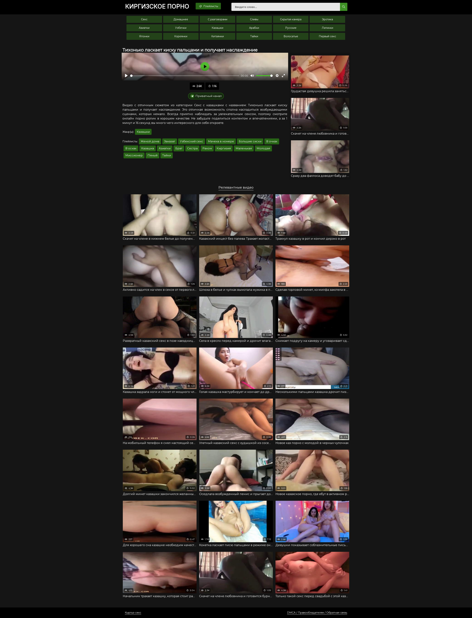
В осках (130, 148)
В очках (271, 141)
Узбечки (180, 27)
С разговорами (217, 19)
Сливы (254, 19)
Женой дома (150, 141)
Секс (144, 19)
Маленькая (244, 148)
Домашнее (180, 19)
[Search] (343, 7)
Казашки (217, 27)
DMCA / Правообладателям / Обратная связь (317, 612)
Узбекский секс (191, 141)
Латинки (327, 27)
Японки (144, 36)
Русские (290, 27)
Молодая (263, 148)
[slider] (184, 75)
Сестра (192, 148)
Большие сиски (250, 141)
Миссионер (134, 155)
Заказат (169, 141)
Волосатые (291, 36)
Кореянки (180, 36)
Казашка (147, 148)
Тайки (254, 36)
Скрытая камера (290, 19)
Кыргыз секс (133, 612)
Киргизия (224, 148)
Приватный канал (208, 96)
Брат (178, 148)
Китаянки (217, 36)
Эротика (327, 19)
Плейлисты (210, 6)
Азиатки (144, 27)
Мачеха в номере (221, 141)
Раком (207, 148)
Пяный (152, 155)
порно (157, 6)
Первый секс (327, 36)
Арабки (254, 27)
